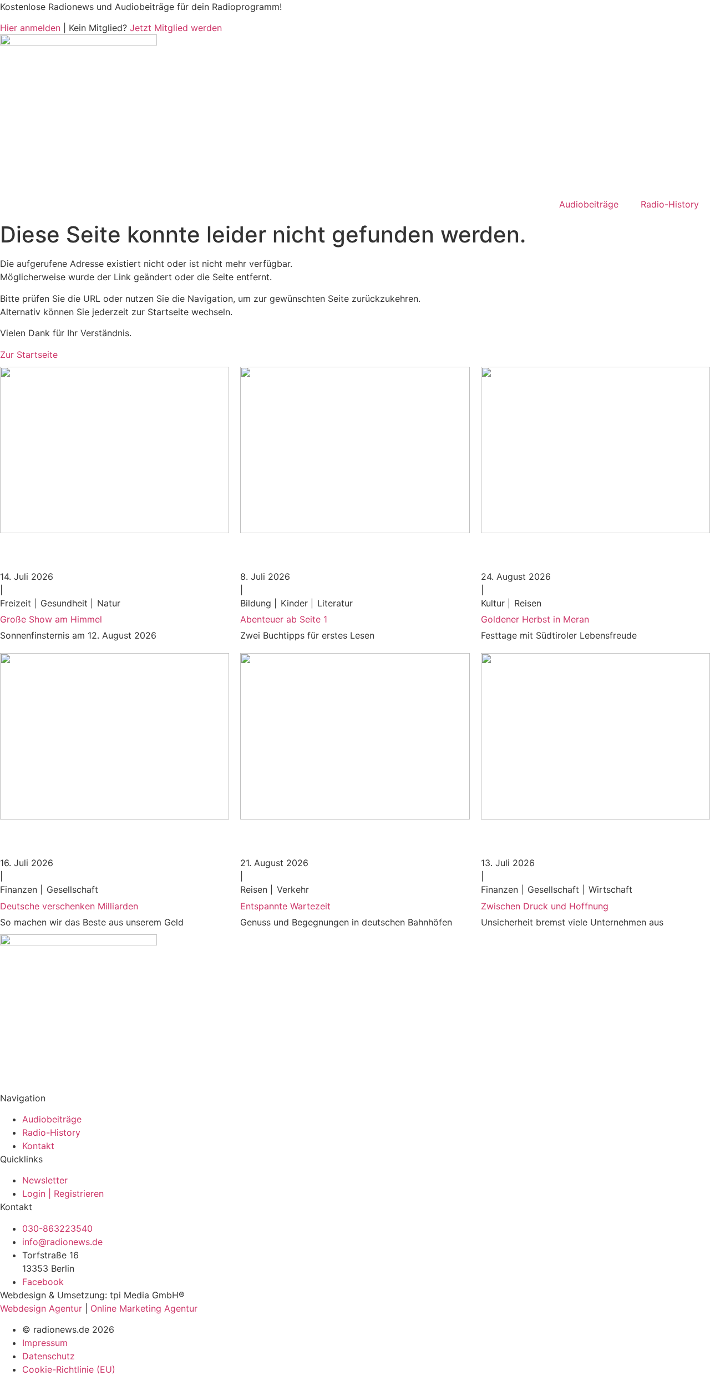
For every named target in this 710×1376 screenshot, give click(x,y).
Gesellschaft (72, 889)
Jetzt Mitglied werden (176, 27)
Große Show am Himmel (51, 619)
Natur (108, 603)
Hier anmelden (30, 27)
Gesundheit (64, 603)
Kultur (493, 603)
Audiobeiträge (588, 204)
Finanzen (18, 889)
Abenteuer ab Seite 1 (283, 619)
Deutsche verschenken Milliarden (69, 906)
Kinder (294, 603)
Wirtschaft (610, 889)
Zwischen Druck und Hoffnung (544, 906)
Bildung (255, 603)
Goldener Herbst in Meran (535, 619)
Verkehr (293, 889)
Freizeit (15, 603)
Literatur (335, 603)
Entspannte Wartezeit (285, 906)
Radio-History (670, 204)
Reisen (527, 603)
